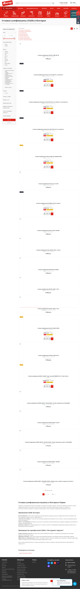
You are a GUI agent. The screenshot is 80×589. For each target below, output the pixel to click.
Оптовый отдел (20, 574)
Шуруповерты (31, 16)
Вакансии (4, 570)
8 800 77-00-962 (64, 2)
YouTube (55, 563)
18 (52, 494)
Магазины (4, 565)
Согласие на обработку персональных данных (7, 576)
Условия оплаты (20, 563)
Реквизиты (4, 572)
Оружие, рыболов (21, 576)
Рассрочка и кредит (21, 577)
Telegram (52, 563)
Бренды (34, 562)
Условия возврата (21, 570)
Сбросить (9, 122)
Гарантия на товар (21, 569)
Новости (4, 563)
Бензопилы (23, 16)
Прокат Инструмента (22, 567)
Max (48, 566)
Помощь (19, 562)
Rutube (58, 563)
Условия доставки (21, 565)
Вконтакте (48, 563)
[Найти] (53, 3)
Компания (4, 560)
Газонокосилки (15, 16)
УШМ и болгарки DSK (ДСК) (25, 553)
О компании (4, 562)
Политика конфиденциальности (7, 579)
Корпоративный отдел (22, 572)
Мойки (48, 16)
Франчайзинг (5, 574)
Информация (20, 560)
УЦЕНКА (65, 16)
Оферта (3, 567)
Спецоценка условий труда (8, 569)
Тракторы (57, 16)
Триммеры (6, 16)
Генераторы (40, 16)
